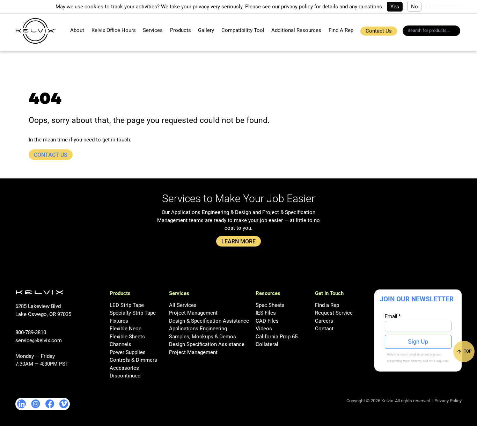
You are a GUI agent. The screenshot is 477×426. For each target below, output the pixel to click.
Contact (324, 328)
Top (467, 351)
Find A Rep (341, 30)
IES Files (266, 313)
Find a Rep (327, 305)
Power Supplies (128, 352)
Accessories (124, 368)
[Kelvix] (35, 31)
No (414, 6)
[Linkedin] (21, 404)
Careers (324, 321)
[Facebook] (49, 403)
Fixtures (119, 321)
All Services (183, 305)
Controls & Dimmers (133, 360)
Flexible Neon (125, 328)
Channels (120, 344)
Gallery (206, 30)
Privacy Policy (448, 400)
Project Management (193, 313)
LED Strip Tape (127, 305)
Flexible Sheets (127, 336)
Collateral (267, 344)
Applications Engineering (198, 328)
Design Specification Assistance (206, 344)
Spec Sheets (270, 305)
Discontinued (125, 376)
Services (153, 30)
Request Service (334, 313)
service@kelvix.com (38, 340)
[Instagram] (35, 403)
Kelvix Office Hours (113, 30)
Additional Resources (296, 30)
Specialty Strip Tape (133, 313)
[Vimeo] (63, 403)
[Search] (457, 31)
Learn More (238, 241)
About (77, 30)
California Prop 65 (277, 336)
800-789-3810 (30, 332)
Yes (394, 6)
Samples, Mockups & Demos (202, 336)
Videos (264, 328)
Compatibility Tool (242, 30)
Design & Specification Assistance (209, 321)
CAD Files (267, 321)
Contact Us (379, 31)
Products (180, 30)
